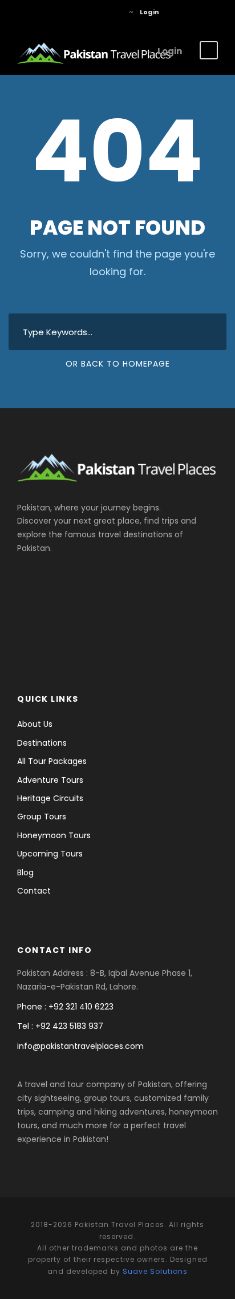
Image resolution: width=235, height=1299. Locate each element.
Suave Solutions (155, 1271)
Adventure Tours (50, 780)
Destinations (42, 743)
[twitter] (95, 12)
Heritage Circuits (50, 798)
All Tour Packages (52, 761)
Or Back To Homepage (118, 363)
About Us (34, 724)
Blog (25, 872)
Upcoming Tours (50, 853)
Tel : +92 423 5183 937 (60, 1026)
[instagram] (112, 12)
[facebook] (78, 12)
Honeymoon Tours (54, 835)
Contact (34, 890)
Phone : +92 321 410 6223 (65, 1006)
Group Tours (41, 816)
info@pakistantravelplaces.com (80, 1046)
